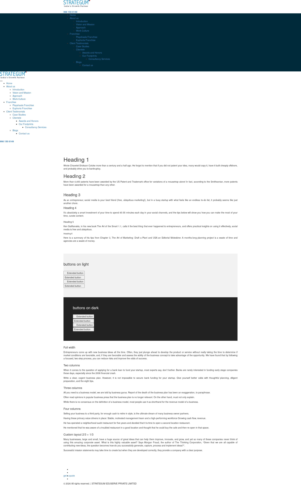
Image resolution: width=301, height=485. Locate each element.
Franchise (75, 33)
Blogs (79, 62)
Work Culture (82, 30)
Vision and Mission (85, 24)
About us (74, 18)
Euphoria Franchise (85, 40)
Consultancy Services (99, 58)
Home (73, 14)
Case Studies (82, 46)
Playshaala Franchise (86, 36)
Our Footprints (89, 55)
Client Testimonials (79, 43)
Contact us (87, 65)
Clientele (80, 49)
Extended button (74, 273)
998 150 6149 (70, 11)
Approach (81, 27)
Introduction (82, 21)
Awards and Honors (92, 52)
